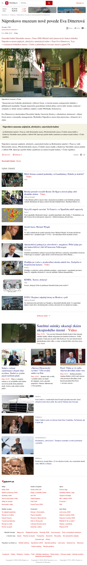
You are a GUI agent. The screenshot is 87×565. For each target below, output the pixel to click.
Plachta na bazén (29, 536)
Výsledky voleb (7, 495)
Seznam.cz (80, 3)
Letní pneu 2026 (64, 512)
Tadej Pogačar (35, 498)
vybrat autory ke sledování (9, 29)
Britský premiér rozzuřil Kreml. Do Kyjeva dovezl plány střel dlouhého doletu (50, 193)
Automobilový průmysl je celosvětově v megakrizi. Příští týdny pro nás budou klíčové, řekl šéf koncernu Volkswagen (53, 245)
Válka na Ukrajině (29, 197)
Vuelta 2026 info (36, 489)
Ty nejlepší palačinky (9, 512)
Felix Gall (34, 501)
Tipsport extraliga (65, 495)
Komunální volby (7, 504)
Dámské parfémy (50, 543)
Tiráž (32, 554)
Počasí (26, 212)
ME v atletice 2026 (65, 498)
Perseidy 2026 (44, 532)
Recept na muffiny (8, 515)
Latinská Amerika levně (38, 524)
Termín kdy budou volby (10, 498)
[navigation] (2, 3)
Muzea (18, 161)
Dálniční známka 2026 (66, 515)
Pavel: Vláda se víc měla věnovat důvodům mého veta (72, 369)
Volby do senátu (7, 501)
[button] (43, 72)
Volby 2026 (5, 489)
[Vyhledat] (49, 3)
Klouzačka (57, 536)
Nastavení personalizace (43, 556)
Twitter (13, 554)
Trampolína (40, 536)
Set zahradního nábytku (71, 536)
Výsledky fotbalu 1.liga (66, 492)
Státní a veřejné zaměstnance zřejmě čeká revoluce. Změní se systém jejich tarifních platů (13, 372)
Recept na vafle (7, 524)
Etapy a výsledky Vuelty (38, 492)
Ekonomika (27, 250)
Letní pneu (61, 543)
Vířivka (48, 539)
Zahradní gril (39, 539)
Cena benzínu (55, 532)
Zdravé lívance (7, 518)
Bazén (19, 536)
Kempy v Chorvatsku (37, 512)
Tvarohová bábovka (8, 521)
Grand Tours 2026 (37, 504)
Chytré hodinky (36, 546)
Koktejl (26, 267)
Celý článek (41, 343)
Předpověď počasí (32, 532)
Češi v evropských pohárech (71, 532)
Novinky (4, 27)
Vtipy (25, 179)
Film (25, 230)
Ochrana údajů (66, 554)
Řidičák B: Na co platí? (67, 521)
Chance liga (63, 489)
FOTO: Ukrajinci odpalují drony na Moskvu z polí (46, 297)
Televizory (80, 543)
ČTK (9, 27)
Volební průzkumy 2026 (10, 492)
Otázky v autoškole (65, 524)
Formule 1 (62, 501)
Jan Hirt (33, 495)
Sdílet (78, 28)
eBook (71, 28)
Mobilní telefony (24, 543)
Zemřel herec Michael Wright (37, 226)
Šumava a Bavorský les (38, 518)
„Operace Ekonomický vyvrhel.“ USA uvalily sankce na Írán (40, 370)
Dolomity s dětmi (36, 527)
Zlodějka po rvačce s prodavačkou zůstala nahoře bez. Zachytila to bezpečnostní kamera (52, 263)
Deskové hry (71, 543)
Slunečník (49, 536)
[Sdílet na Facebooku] (81, 155)
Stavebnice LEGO (37, 543)
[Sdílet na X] (84, 155)
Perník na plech (7, 527)
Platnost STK (63, 527)
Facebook (5, 554)
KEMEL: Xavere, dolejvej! (35, 279)
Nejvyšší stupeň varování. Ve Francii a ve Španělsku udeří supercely (53, 209)
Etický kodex (55, 554)
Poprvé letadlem (36, 515)
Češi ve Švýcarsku (37, 521)
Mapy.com (20, 532)
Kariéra (27, 554)
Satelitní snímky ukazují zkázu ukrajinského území (59, 327)
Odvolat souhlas (77, 554)
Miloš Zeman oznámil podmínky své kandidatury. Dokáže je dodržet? (54, 174)
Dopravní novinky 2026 (67, 518)
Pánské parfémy (48, 546)
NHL (60, 504)
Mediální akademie (42, 554)
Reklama (20, 554)
